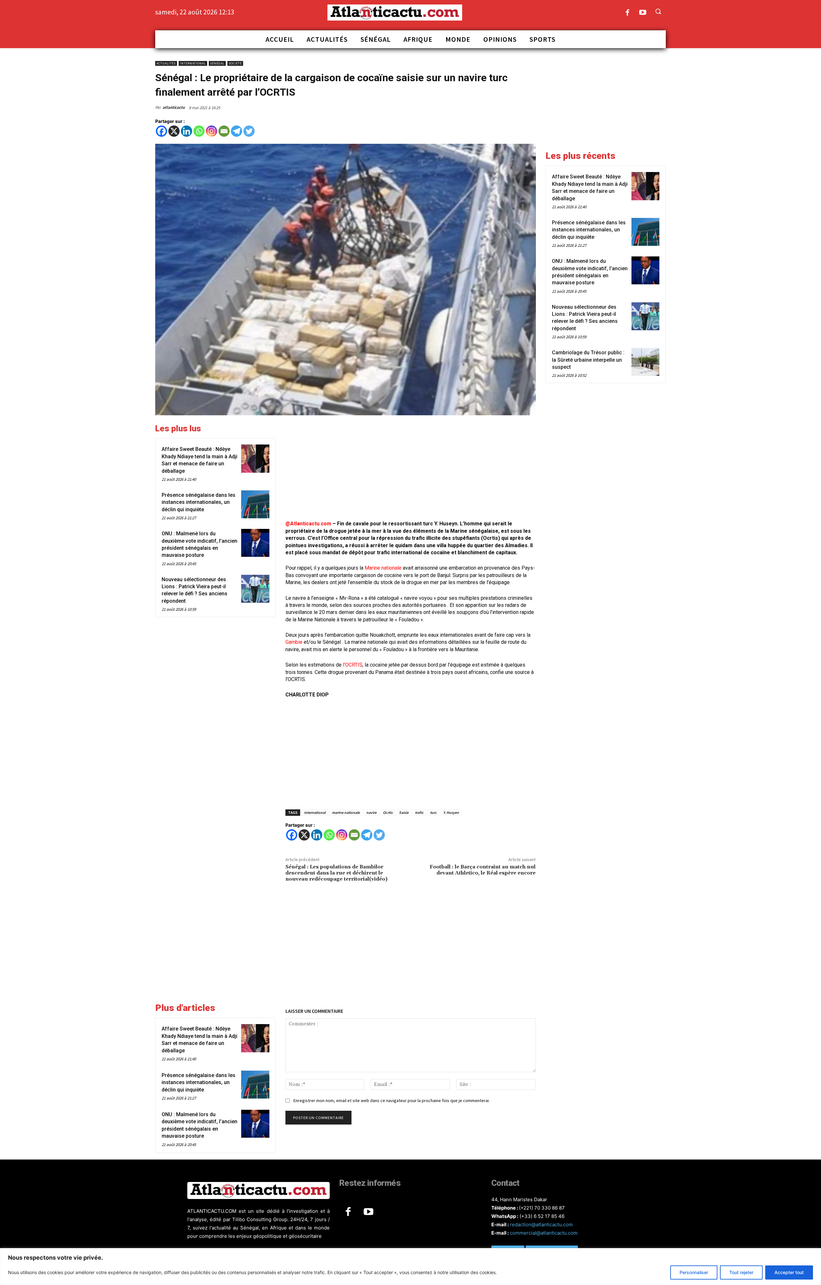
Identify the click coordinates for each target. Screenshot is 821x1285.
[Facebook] (627, 13)
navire (371, 812)
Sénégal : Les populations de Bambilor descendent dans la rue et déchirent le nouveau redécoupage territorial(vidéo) (336, 873)
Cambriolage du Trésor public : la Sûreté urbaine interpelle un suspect (588, 359)
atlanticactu (174, 107)
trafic (419, 812)
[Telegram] (236, 131)
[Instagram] (211, 131)
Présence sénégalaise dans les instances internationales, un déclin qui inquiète (198, 502)
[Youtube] (643, 13)
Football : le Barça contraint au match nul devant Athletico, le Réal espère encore (483, 870)
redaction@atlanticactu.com (541, 1224)
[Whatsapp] (199, 131)
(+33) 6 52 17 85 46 (542, 1216)
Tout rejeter (741, 1272)
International (193, 63)
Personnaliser (694, 1272)
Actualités (166, 63)
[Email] (224, 131)
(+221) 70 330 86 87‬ (542, 1208)
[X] (174, 131)
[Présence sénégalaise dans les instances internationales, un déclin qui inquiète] (255, 504)
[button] (658, 11)
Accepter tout (789, 1272)
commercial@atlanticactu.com (544, 1233)
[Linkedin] (186, 131)
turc (433, 812)
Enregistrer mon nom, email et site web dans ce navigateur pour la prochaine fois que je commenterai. (391, 1100)
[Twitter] (249, 131)
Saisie (404, 812)
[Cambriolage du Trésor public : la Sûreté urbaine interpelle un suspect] (645, 362)
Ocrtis (388, 812)
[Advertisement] (410, 468)
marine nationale (346, 812)
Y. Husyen (451, 812)
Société (235, 63)
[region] (410, 1266)
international (315, 812)
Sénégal (217, 63)
